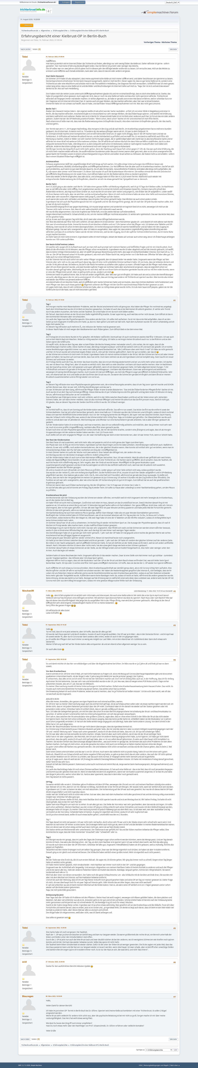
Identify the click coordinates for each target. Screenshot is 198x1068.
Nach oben (25, 1039)
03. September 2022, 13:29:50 (56, 928)
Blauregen (27, 996)
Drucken (173, 49)
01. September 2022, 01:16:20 (56, 625)
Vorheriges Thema (152, 42)
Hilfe (140, 1065)
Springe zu (140, 1050)
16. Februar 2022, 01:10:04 (55, 300)
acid (24, 961)
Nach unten (25, 49)
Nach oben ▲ (175, 1065)
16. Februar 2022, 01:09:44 (55, 57)
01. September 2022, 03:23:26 (56, 659)
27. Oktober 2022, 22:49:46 (55, 962)
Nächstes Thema (169, 42)
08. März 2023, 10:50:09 (54, 996)
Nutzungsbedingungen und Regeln (156, 1065)
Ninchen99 (28, 590)
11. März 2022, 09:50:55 (54, 591)
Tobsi (25, 56)
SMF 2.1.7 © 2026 (24, 1065)
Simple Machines (36, 1065)
